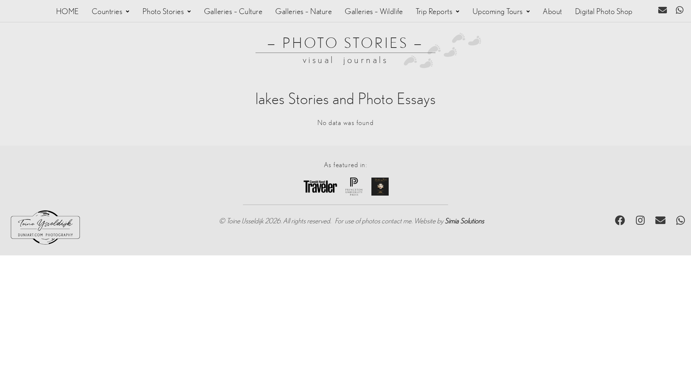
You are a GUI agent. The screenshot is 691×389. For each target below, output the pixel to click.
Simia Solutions (464, 221)
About (552, 11)
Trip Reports (434, 11)
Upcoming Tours (498, 11)
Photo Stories (163, 11)
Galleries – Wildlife (374, 11)
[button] (110, 11)
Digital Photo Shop (604, 11)
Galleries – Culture (233, 11)
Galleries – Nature (303, 11)
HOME (67, 11)
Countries (107, 11)
